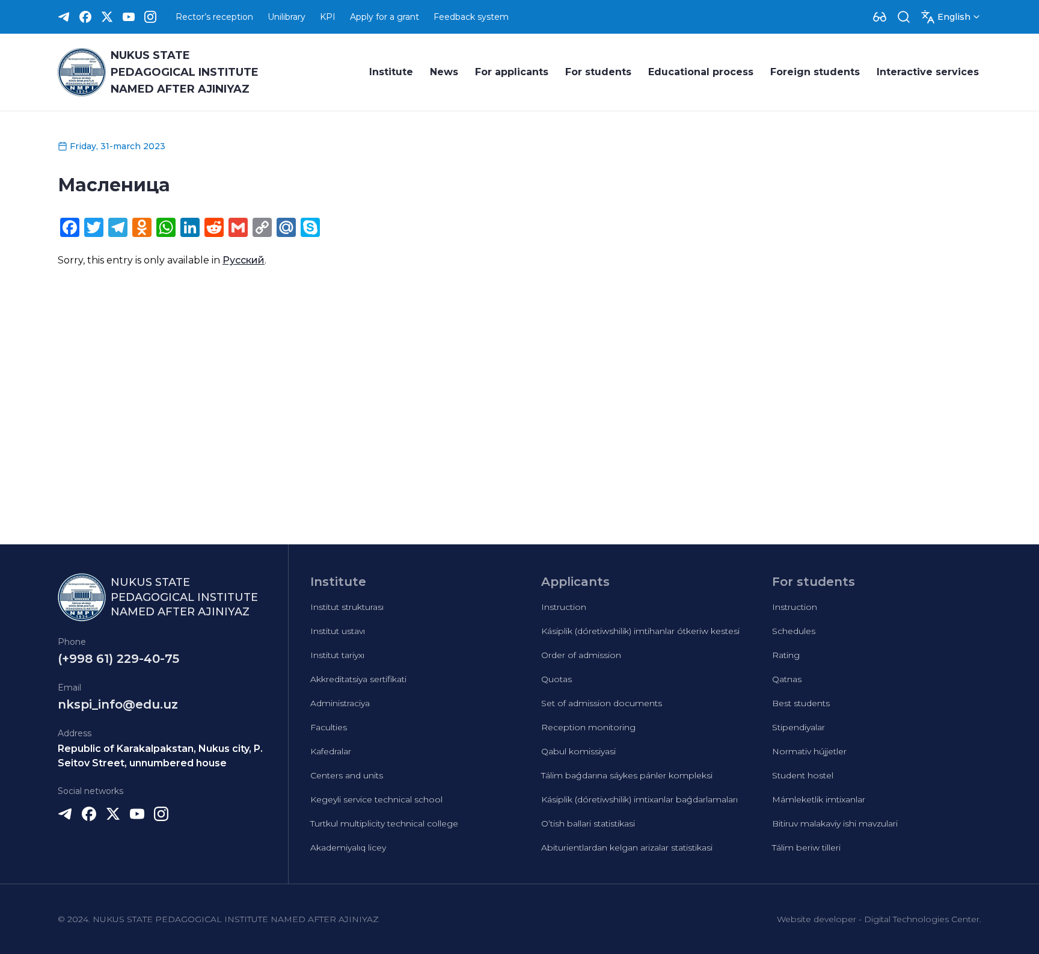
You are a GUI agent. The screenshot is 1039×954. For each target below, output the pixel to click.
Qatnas (786, 679)
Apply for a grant (384, 16)
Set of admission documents (601, 703)
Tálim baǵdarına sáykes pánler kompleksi (627, 775)
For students (598, 72)
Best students (801, 703)
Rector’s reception (214, 16)
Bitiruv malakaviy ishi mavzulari (835, 823)
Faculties (328, 727)
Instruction (563, 607)
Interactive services (928, 72)
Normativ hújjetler (809, 751)
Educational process (700, 72)
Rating (786, 655)
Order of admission (581, 655)
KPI (328, 16)
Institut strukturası (347, 607)
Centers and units (346, 775)
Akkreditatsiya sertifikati (358, 679)
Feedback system (471, 16)
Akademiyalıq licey (348, 847)
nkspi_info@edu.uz (118, 704)
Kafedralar (330, 751)
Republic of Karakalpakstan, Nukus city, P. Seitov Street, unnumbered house (160, 756)
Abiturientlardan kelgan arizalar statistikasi (627, 847)
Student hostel (802, 775)
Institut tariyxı (337, 655)
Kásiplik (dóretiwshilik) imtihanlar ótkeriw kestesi (640, 631)
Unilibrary (286, 16)
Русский (243, 260)
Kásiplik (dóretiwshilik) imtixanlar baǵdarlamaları (639, 799)
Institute (391, 72)
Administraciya (340, 703)
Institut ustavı (337, 631)
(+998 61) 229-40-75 (118, 658)
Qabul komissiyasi (578, 751)
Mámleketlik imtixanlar (818, 799)
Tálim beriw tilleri (806, 847)
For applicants (511, 72)
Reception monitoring (588, 727)
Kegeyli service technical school (376, 799)
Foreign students (815, 72)
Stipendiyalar (798, 727)
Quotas (556, 679)
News (444, 72)
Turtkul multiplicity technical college (384, 823)
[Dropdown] (879, 17)
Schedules (793, 631)
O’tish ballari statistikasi (588, 823)
